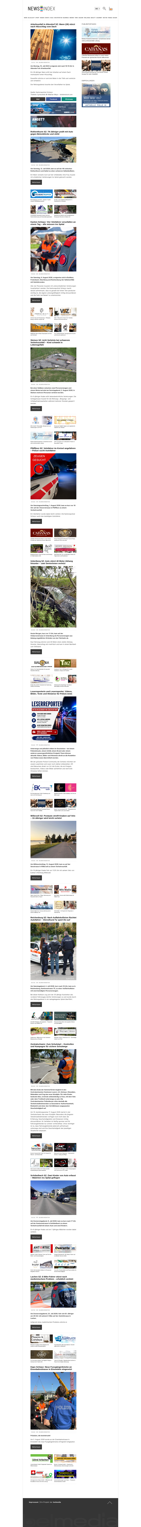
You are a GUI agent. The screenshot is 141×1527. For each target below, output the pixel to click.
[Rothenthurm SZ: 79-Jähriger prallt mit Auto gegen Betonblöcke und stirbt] (53, 150)
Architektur (58, 17)
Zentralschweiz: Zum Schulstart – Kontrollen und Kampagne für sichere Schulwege (52, 1045)
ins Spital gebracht (59, 177)
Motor (105, 17)
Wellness (87, 17)
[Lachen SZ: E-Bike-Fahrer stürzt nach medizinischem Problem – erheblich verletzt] (53, 1295)
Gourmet (99, 17)
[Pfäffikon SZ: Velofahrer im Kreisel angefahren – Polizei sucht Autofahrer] (53, 476)
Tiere (76, 17)
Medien (72, 17)
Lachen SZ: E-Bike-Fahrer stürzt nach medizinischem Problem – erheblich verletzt (52, 1278)
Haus (51, 17)
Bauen (115, 17)
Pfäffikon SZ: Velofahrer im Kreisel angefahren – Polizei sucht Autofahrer (53, 449)
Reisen (42, 17)
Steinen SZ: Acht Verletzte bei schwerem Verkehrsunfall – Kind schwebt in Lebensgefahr (50, 342)
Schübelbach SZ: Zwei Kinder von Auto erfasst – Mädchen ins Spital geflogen (53, 1176)
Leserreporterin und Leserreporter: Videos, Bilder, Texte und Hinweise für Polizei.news (51, 692)
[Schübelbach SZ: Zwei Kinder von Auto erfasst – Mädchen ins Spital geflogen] (53, 1197)
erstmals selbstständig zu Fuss (53, 1097)
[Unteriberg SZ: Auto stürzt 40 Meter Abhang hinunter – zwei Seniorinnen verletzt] (53, 596)
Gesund (80, 17)
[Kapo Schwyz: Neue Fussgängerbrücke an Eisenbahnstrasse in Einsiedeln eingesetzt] (53, 1401)
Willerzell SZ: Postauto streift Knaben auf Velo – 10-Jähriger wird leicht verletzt (53, 817)
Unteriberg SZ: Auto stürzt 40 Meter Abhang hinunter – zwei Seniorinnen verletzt (52, 562)
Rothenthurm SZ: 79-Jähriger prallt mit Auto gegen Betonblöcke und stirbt (52, 133)
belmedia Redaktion (44, 62)
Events (47, 17)
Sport (37, 17)
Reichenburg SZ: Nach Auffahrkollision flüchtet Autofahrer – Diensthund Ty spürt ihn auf (53, 918)
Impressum (33, 1502)
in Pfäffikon (55, 508)
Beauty (93, 17)
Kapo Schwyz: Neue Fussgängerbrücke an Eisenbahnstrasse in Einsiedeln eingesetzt (51, 1368)
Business (66, 17)
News (25, 17)
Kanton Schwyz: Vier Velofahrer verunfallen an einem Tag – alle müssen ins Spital (53, 223)
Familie (110, 17)
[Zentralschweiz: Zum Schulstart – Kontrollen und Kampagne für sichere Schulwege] (53, 1066)
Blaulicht (31, 17)
